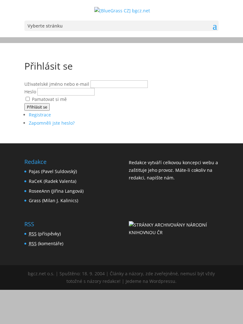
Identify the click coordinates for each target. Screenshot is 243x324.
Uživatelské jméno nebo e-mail (56, 84)
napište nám (160, 178)
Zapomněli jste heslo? (52, 123)
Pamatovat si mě (49, 99)
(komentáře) (46, 243)
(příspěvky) (45, 234)
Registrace (40, 115)
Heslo (30, 92)
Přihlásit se (37, 107)
